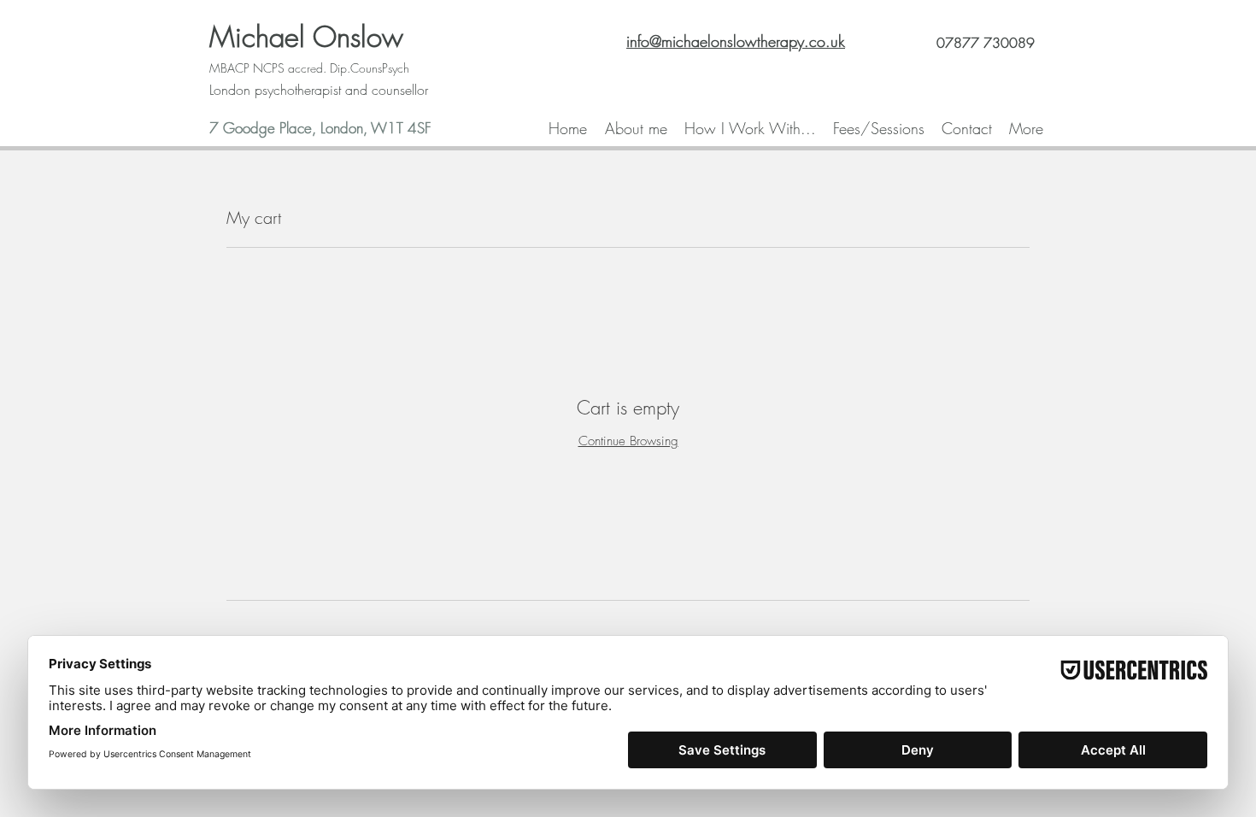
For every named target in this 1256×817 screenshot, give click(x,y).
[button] (750, 128)
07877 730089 (985, 42)
